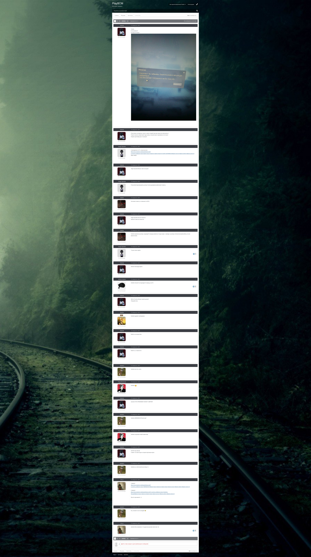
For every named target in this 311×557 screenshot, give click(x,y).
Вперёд (123, 21)
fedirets (122, 25)
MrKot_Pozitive (122, 279)
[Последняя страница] (127, 21)
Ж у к (122, 479)
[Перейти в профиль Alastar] (122, 204)
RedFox (122, 312)
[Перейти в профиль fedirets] (122, 32)
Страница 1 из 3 (134, 21)
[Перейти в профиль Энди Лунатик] (122, 153)
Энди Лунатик (122, 146)
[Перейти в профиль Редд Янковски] (122, 388)
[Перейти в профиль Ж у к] (122, 486)
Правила (126, 554)
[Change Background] (197, 4)
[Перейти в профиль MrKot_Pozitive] (122, 286)
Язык (114, 554)
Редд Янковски (122, 382)
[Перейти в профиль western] (122, 372)
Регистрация (191, 4)
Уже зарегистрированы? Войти (177, 4)
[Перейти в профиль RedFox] (122, 321)
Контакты (120, 554)
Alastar (122, 197)
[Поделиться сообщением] (195, 25)
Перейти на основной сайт (120, 10)
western (122, 365)
